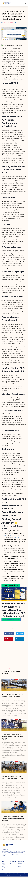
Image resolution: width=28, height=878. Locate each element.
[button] (26, 3)
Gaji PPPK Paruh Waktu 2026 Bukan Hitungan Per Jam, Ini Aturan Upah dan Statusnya (13, 819)
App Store (13, 535)
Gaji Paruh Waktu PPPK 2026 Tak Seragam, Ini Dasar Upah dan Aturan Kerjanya (12, 737)
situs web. (7, 544)
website (16, 537)
